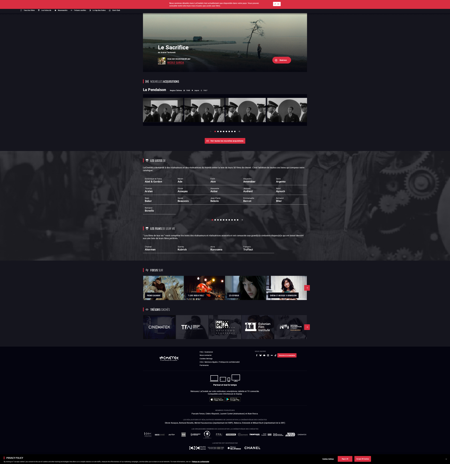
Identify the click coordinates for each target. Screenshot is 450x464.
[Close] (446, 459)
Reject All (345, 459)
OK (278, 4)
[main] (225, 459)
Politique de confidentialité (200, 461)
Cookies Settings (328, 459)
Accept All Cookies (362, 459)
